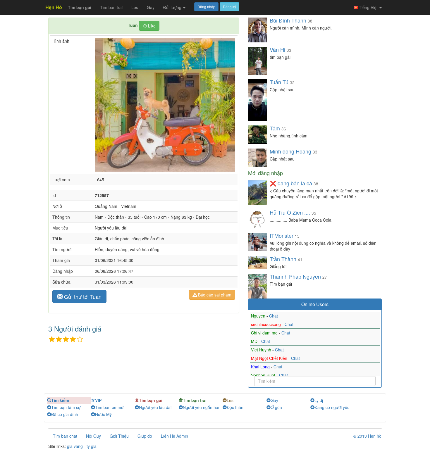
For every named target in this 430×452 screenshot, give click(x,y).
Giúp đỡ (144, 436)
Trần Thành (284, 259)
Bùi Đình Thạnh (288, 20)
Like (151, 26)
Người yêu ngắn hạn (202, 407)
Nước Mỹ (103, 414)
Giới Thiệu (119, 436)
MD (255, 341)
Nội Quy (93, 436)
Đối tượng (173, 7)
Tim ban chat (65, 436)
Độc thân (235, 407)
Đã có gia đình (64, 414)
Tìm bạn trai (111, 7)
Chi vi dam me (265, 333)
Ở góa (276, 407)
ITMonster (281, 235)
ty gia (92, 446)
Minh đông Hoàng (290, 151)
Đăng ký (229, 6)
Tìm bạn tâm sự (66, 407)
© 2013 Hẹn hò (367, 436)
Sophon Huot (263, 375)
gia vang (75, 446)
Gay (150, 7)
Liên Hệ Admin (174, 436)
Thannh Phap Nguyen (295, 276)
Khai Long (261, 367)
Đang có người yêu (332, 407)
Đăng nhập (206, 6)
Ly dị (318, 400)
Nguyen (258, 316)
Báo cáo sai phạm (214, 295)
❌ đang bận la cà (291, 183)
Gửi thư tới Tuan (82, 296)
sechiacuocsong (266, 324)
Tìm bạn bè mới (109, 407)
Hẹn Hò (53, 7)
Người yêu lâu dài (155, 407)
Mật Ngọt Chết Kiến (269, 358)
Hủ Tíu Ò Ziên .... (290, 212)
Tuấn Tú (279, 82)
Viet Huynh (261, 350)
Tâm (275, 128)
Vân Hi (277, 49)
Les (134, 7)
